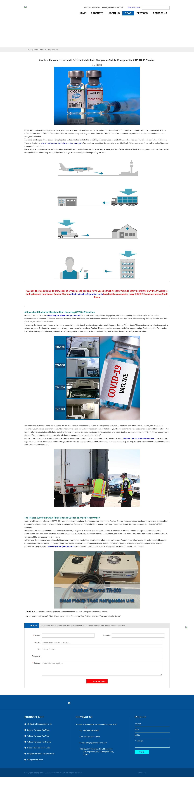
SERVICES (142, 13)
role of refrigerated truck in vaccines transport (61, 143)
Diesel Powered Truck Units (38, 748)
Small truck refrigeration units (61, 546)
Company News (52, 49)
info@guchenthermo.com (112, 7)
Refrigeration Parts (35, 760)
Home (41, 49)
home (82, 13)
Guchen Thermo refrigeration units (138, 438)
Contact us (84, 716)
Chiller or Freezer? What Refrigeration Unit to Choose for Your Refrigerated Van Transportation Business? (76, 616)
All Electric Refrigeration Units (39, 724)
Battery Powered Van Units (38, 730)
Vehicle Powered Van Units (38, 736)
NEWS (128, 13)
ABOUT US (114, 13)
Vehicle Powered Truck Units (39, 742)
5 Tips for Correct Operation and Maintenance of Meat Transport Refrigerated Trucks (72, 612)
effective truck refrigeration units (86, 294)
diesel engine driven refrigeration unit (64, 315)
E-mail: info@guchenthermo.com (93, 743)
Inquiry (140, 716)
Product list (34, 716)
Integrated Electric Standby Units (41, 754)
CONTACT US (160, 13)
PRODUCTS (97, 13)
